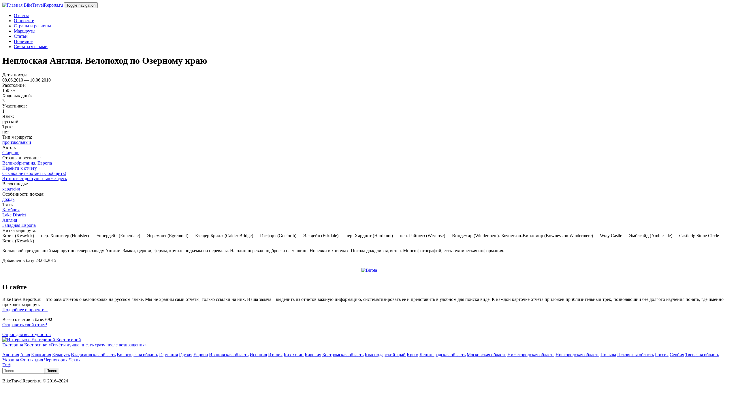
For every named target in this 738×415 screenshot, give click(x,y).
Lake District (14, 214)
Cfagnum (10, 152)
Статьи (21, 36)
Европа (44, 163)
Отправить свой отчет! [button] (24, 324)
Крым (412, 354)
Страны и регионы (32, 25)
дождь (8, 199)
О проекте (24, 20)
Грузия (185, 354)
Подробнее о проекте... (25, 309)
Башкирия (41, 354)
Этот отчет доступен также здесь (34, 178)
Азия (25, 354)
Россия (662, 354)
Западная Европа (19, 225)
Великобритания (18, 163)
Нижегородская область (530, 354)
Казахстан (294, 354)
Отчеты (21, 15)
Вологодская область (137, 354)
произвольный (16, 142)
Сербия (677, 354)
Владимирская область (93, 354)
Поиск (51, 371)
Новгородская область (577, 354)
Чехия (74, 359)
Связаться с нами (31, 46)
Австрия (10, 354)
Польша (608, 354)
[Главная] (13, 5)
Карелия (313, 354)
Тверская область (702, 354)
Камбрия (11, 209)
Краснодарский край (385, 354)
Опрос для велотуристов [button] (26, 334)
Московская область (486, 354)
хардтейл (11, 188)
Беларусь (61, 354)
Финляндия (31, 359)
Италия (275, 354)
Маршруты (24, 31)
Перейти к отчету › (20, 168)
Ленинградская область (442, 354)
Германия (168, 354)
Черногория (55, 359)
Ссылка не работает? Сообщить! (34, 173)
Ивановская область (228, 354)
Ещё (6, 365)
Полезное (23, 41)
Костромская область (343, 354)
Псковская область (635, 354)
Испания (258, 354)
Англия (9, 220)
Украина (10, 359)
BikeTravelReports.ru (43, 5)
